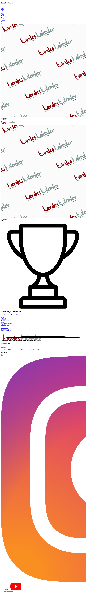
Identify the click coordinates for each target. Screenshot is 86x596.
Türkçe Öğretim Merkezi (35, 349)
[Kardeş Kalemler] (43, 172)
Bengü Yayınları (26, 349)
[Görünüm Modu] (2, 16)
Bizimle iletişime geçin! (5, 343)
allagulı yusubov (4, 219)
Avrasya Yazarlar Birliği (6, 349)
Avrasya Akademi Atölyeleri (17, 349)
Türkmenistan (3, 119)
